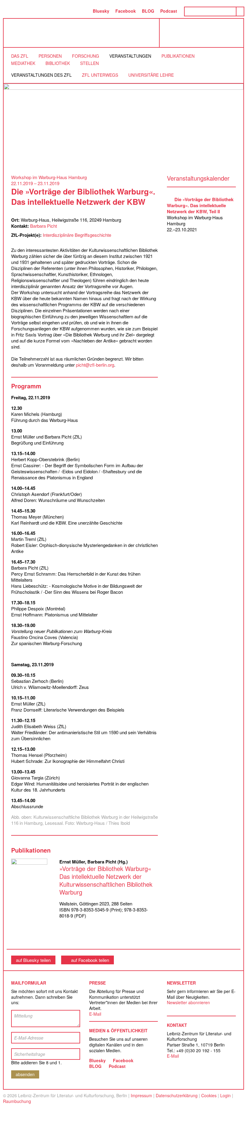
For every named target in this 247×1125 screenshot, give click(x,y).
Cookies (209, 1095)
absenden (25, 1074)
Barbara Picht (43, 226)
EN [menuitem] (83, 11)
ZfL (19, 33)
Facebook (125, 11)
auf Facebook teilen (90, 960)
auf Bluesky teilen (33, 960)
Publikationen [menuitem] (178, 56)
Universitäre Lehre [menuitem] (151, 75)
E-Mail (95, 1014)
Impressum (141, 1095)
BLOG (148, 11)
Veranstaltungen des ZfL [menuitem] (41, 75)
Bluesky (101, 11)
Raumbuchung (17, 1101)
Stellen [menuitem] (89, 63)
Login (225, 1095)
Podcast (168, 11)
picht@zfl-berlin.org (95, 365)
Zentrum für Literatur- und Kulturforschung (203, 35)
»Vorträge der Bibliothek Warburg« (105, 880)
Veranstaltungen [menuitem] (130, 56)
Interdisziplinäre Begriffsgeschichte (77, 235)
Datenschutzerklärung (177, 1095)
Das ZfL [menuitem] (19, 56)
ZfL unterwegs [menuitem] (100, 75)
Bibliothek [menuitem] (57, 63)
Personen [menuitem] (50, 56)
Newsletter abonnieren (188, 1002)
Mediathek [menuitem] (23, 63)
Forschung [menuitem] (85, 56)
